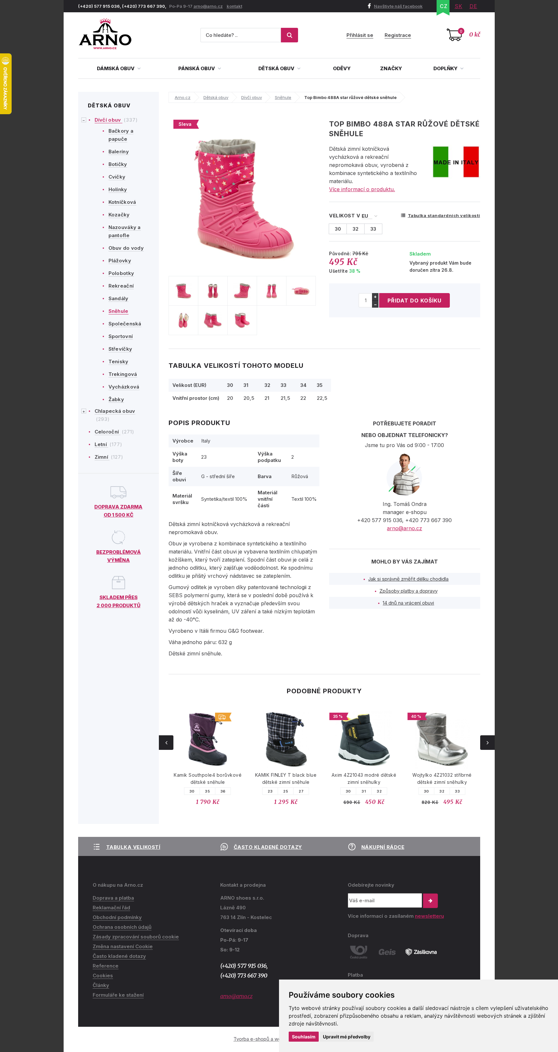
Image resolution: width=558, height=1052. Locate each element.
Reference (106, 966)
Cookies (103, 975)
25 (285, 791)
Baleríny (118, 151)
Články (101, 985)
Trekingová (122, 374)
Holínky (117, 189)
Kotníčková (122, 202)
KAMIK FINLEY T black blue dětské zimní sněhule (286, 778)
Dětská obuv (276, 68)
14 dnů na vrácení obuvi (408, 603)
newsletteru (429, 916)
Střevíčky (120, 349)
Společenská (124, 324)
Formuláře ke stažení (118, 995)
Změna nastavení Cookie (123, 946)
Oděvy (342, 68)
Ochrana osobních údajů (122, 927)
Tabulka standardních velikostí (444, 215)
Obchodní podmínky (117, 917)
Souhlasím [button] (303, 1036)
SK (458, 6)
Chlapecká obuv (115, 411)
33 (457, 791)
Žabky (116, 399)
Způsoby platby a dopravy (408, 591)
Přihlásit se (359, 35)
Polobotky (121, 273)
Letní (101, 444)
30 (192, 791)
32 (379, 791)
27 (301, 791)
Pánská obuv (197, 68)
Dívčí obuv (108, 120)
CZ (444, 6)
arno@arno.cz (208, 6)
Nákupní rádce (383, 847)
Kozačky (119, 215)
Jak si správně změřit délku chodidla (408, 579)
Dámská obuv (116, 68)
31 (364, 791)
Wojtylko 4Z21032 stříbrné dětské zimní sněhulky (442, 778)
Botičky (117, 164)
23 (270, 791)
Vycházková (124, 387)
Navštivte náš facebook (398, 6)
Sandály (118, 298)
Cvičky (117, 177)
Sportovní (120, 336)
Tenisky (118, 361)
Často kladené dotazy (268, 847)
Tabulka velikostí (133, 847)
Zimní (102, 457)
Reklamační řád (111, 907)
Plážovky (119, 261)
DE (473, 6)
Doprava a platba (113, 898)
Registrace (398, 35)
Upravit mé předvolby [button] (346, 1036)
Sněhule (118, 311)
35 (207, 791)
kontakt (234, 6)
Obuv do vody (126, 248)
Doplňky (446, 68)
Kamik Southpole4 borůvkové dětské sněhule (208, 778)
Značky (391, 68)
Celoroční (107, 432)
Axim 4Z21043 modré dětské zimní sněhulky (364, 778)
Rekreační (121, 286)
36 (223, 791)
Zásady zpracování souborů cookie (136, 937)
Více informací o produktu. (362, 189)
